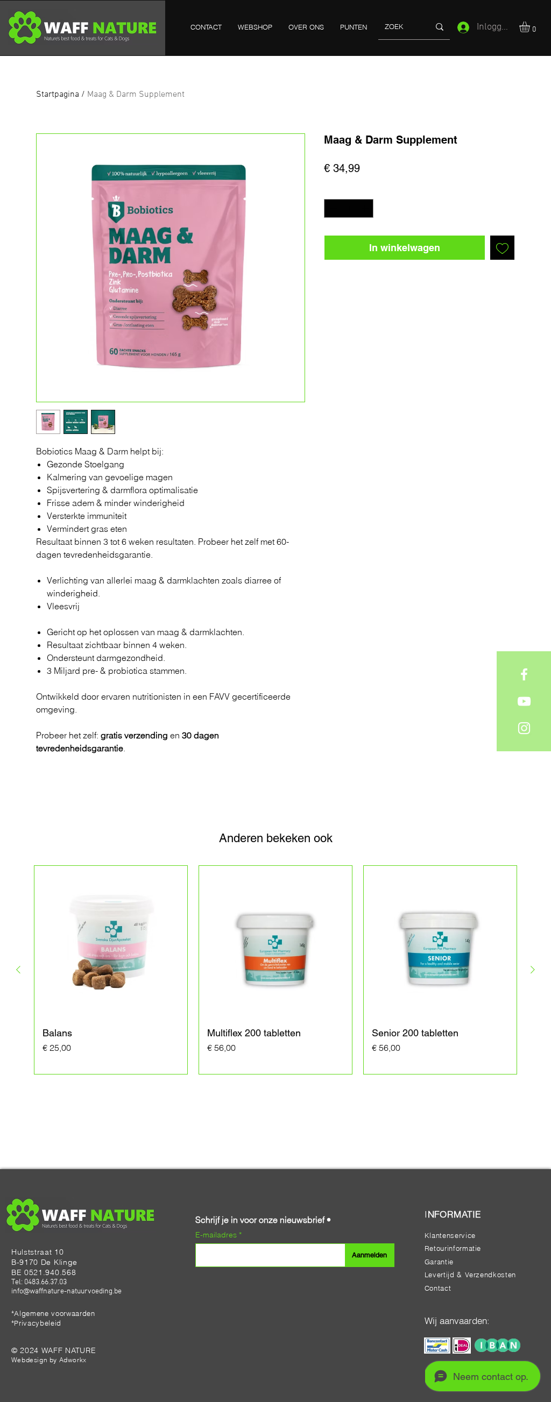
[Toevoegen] (502, 247)
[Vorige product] (18, 969)
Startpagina (57, 94)
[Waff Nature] (524, 674)
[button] (530, 27)
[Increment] (365, 209)
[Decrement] (332, 209)
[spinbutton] (348, 209)
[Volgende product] (532, 969)
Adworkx (73, 1360)
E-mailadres (217, 1235)
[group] (275, 970)
